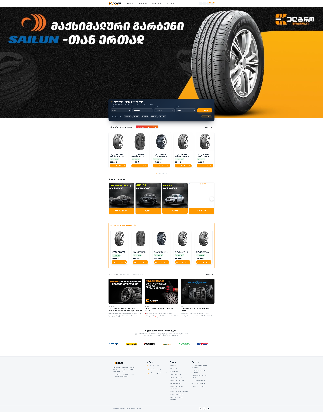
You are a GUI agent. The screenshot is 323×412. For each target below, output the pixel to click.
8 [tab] (166, 173)
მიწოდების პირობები (198, 386)
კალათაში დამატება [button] (117, 165)
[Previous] (111, 199)
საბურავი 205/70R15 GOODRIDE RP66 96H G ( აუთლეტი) (160, 156)
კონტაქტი (170, 3)
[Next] (212, 199)
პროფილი (135, 106)
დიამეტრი (156, 106)
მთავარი (130, 3)
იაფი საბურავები (175, 374)
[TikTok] (208, 408)
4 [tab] (160, 173)
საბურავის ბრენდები (176, 394)
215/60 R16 (154, 117)
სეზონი (177, 106)
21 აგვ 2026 (111, 306)
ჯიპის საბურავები (175, 383)
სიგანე (112, 106)
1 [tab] (156, 173)
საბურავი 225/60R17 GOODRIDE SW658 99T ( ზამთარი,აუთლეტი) (203, 156)
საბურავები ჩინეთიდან (177, 380)
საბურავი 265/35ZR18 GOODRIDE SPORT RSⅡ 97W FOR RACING (118, 156)
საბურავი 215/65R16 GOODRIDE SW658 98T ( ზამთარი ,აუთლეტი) (182, 156)
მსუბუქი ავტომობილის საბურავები (147, 127)
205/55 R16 (127, 117)
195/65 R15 (136, 117)
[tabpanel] (118, 150)
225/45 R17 (145, 117)
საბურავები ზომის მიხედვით (179, 391)
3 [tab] (159, 173)
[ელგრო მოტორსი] (115, 3)
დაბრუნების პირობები (198, 383)
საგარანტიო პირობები (198, 380)
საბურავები (143, 3)
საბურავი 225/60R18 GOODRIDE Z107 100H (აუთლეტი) (137, 156)
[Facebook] (200, 408)
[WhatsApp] (204, 408)
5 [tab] (162, 173)
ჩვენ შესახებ (157, 3)
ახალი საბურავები (176, 377)
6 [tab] (163, 173)
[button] (125, 133)
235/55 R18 (162, 117)
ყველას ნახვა (209, 127)
